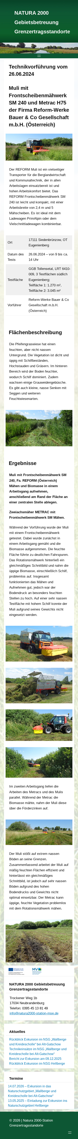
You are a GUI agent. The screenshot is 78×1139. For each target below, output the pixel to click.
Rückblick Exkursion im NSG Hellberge (37, 1063)
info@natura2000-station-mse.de (34, 1013)
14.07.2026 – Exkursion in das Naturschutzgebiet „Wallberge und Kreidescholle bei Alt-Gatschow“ (32, 1091)
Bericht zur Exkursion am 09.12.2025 (35, 1058)
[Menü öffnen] (39, 55)
